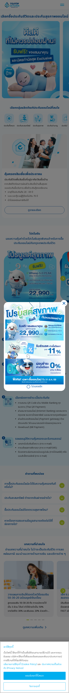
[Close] (64, 303)
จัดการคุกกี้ (34, 686)
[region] (34, 667)
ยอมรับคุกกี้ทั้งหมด (34, 676)
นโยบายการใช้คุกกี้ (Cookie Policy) (20, 664)
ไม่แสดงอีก (36, 386)
